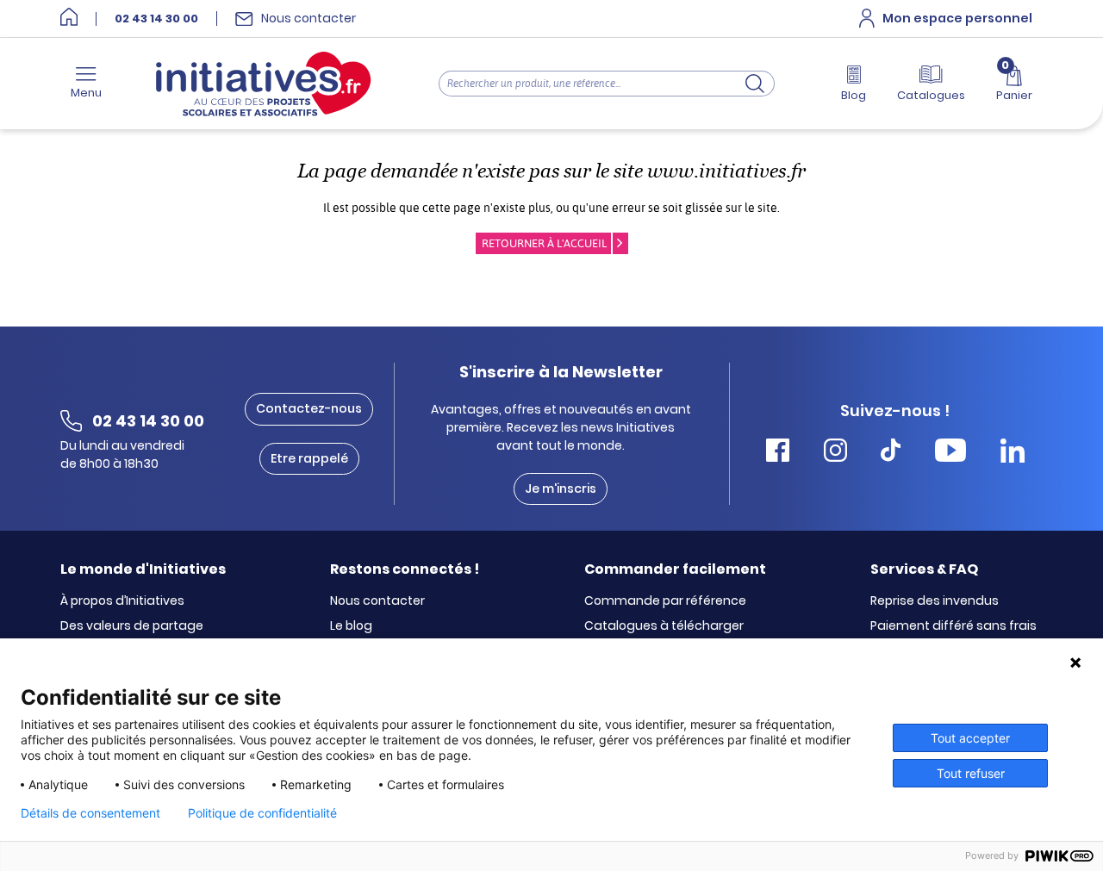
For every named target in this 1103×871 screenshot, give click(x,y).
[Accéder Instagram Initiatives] (835, 453)
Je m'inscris (560, 488)
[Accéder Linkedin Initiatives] (1012, 453)
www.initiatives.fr (726, 171)
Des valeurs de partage (131, 626)
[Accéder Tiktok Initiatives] (890, 453)
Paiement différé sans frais (953, 626)
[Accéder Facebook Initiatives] (777, 453)
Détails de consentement (90, 813)
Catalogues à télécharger (664, 626)
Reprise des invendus (934, 601)
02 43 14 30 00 (156, 19)
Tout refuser (971, 773)
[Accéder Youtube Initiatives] (950, 453)
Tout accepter (970, 738)
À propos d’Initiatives (122, 601)
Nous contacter (377, 601)
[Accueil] (69, 18)
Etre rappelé (309, 458)
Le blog (351, 626)
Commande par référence (665, 601)
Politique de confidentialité (262, 813)
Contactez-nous (309, 408)
